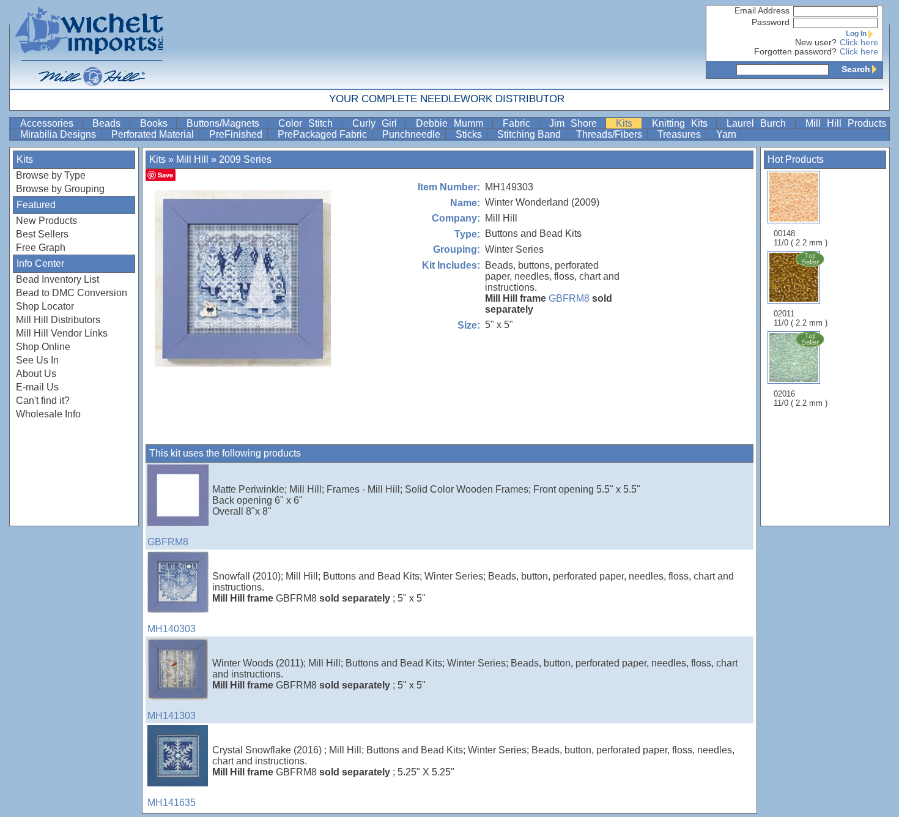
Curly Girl (378, 123)
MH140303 (171, 629)
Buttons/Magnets (226, 123)
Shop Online (43, 346)
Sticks (470, 134)
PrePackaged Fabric (323, 134)
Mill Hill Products (846, 123)
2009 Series (245, 159)
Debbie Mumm (453, 123)
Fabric (519, 123)
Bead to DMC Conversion (71, 293)
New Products (46, 220)
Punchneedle (412, 134)
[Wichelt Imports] (90, 44)
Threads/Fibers (610, 134)
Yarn (726, 134)
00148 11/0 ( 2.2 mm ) (800, 238)
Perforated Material (153, 134)
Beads (109, 123)
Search (856, 69)
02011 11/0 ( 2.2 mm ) (800, 318)
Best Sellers (42, 234)
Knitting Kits (683, 123)
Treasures (680, 134)
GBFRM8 (569, 298)
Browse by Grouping (60, 189)
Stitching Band (530, 134)
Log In (856, 33)
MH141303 (171, 716)
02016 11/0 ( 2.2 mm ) (800, 398)
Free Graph (40, 247)
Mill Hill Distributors (58, 320)
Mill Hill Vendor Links (62, 333)
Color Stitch (308, 123)
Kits (627, 123)
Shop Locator (45, 306)
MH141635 (171, 802)
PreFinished (237, 134)
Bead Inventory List (57, 279)
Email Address (762, 10)
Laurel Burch (760, 123)
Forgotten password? (795, 51)
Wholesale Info (48, 414)
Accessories (50, 123)
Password (771, 22)
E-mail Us (37, 387)
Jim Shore (576, 123)
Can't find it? (43, 400)
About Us (36, 373)
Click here (859, 42)
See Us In (37, 360)
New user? (816, 42)
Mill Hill (192, 159)
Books (157, 123)
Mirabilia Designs (59, 134)
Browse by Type (51, 175)
